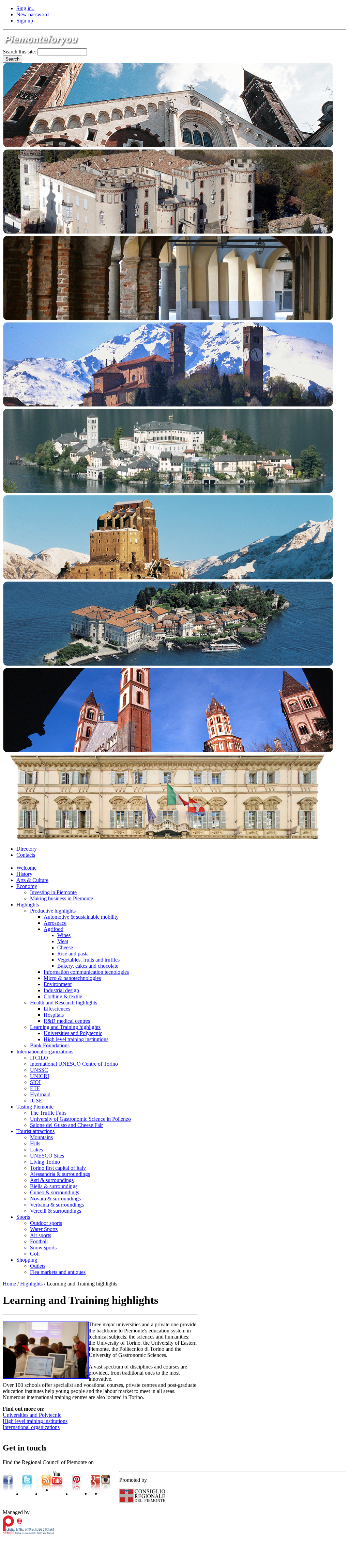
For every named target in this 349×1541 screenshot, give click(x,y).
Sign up (24, 20)
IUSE (36, 1100)
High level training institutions (76, 1039)
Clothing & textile (63, 996)
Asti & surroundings (52, 1180)
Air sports (40, 1235)
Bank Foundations (50, 1045)
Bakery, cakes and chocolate (87, 966)
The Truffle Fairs (48, 1113)
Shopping (26, 1260)
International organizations (44, 1051)
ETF (35, 1088)
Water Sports (44, 1229)
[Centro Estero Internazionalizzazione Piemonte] (28, 1532)
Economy (26, 886)
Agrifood (53, 929)
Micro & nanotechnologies (72, 978)
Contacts (25, 855)
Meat (62, 941)
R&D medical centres (67, 1021)
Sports (23, 1217)
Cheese (65, 947)
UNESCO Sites (47, 1156)
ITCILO (39, 1058)
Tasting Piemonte (35, 1107)
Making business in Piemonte (61, 898)
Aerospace (55, 923)
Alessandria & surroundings (60, 1174)
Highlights (27, 904)
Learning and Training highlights (65, 1027)
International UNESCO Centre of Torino (74, 1064)
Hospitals (54, 1015)
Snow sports (43, 1247)
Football (39, 1241)
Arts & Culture (32, 880)
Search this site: (20, 51)
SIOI (35, 1082)
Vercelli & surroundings (55, 1211)
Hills (35, 1143)
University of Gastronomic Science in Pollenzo (80, 1119)
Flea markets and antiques (58, 1272)
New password (32, 14)
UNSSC (39, 1070)
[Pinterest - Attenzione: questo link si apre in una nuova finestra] (76, 1494)
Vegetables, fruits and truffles (88, 960)
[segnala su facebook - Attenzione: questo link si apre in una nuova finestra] (8, 1494)
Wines (64, 935)
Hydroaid (40, 1094)
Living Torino (45, 1162)
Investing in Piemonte (53, 892)
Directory (26, 849)
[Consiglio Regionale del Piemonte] (142, 1501)
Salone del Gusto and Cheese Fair (66, 1125)
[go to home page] (41, 45)
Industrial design (61, 990)
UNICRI (39, 1076)
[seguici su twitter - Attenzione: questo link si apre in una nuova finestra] (27, 1494)
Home (9, 1283)
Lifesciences (57, 1009)
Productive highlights (53, 911)
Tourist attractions (35, 1131)
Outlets (37, 1266)
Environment (58, 984)
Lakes (36, 1149)
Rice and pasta (73, 953)
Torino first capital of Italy (58, 1168)
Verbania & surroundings (57, 1205)
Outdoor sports (46, 1223)
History (24, 874)
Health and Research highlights (63, 1002)
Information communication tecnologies (86, 972)
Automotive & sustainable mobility (81, 917)
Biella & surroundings (53, 1186)
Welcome (26, 868)
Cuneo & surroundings (54, 1192)
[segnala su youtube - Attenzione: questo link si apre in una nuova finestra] (57, 1490)
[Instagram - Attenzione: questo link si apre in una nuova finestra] (106, 1493)
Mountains (41, 1137)
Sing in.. (25, 8)
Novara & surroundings (55, 1198)
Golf (35, 1254)
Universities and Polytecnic (73, 1033)
